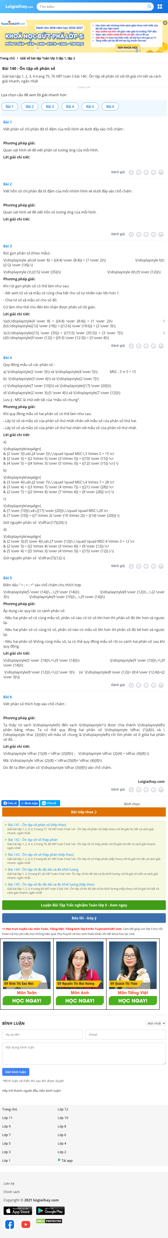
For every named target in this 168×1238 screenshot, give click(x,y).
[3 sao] (154, 803)
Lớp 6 (62, 1135)
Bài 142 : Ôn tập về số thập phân (33, 839)
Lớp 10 (63, 1117)
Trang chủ (9, 1109)
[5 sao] (165, 803)
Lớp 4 (62, 1143)
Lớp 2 (62, 1152)
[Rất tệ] (131, 172)
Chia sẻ (12, 803)
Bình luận (31, 803)
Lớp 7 (6, 1135)
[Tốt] (153, 172)
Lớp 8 (62, 1126)
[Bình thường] (146, 172)
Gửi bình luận (15, 1072)
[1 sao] (144, 803)
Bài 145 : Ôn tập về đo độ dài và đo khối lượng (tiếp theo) (51, 884)
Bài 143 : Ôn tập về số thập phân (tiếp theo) (41, 854)
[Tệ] (139, 172)
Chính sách (12, 1192)
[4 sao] (159, 803)
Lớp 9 (6, 1126)
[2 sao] (149, 803)
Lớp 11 (7, 1117)
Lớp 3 (6, 1152)
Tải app (67, 1160)
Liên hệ (9, 1183)
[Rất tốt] (161, 172)
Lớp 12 (63, 1109)
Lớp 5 (6, 1143)
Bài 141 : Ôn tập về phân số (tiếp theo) (37, 824)
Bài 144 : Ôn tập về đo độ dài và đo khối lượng (43, 869)
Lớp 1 (6, 1160)
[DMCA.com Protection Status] (49, 1224)
